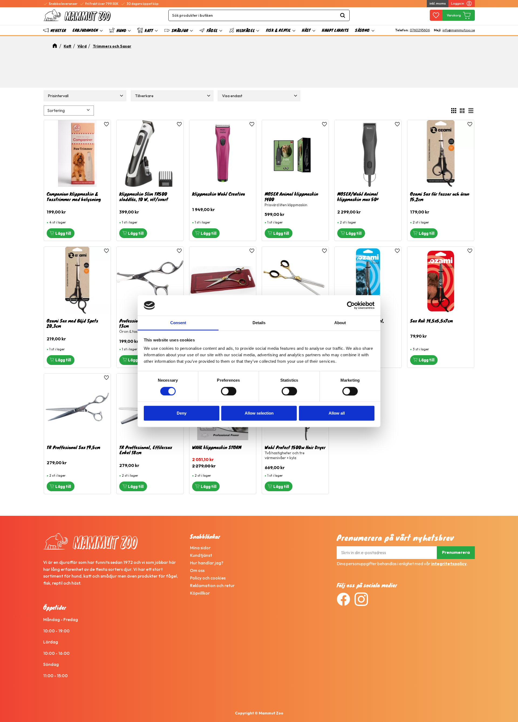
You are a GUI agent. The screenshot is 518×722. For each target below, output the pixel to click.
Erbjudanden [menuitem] (85, 30)
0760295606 (420, 30)
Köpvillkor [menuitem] (200, 593)
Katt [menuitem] (149, 30)
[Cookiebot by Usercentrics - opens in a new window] (350, 305)
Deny (181, 413)
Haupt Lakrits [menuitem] (335, 30)
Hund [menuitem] (121, 30)
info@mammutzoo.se (458, 30)
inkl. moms (438, 3)
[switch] (228, 391)
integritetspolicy (449, 563)
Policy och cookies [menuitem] (208, 578)
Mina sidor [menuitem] (200, 547)
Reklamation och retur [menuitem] (212, 585)
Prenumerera (456, 552)
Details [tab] (259, 323)
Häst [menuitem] (306, 30)
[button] (436, 15)
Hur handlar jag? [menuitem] (206, 562)
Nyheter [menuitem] (58, 30)
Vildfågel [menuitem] (245, 30)
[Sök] (342, 15)
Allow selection (259, 413)
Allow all (337, 413)
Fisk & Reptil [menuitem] (278, 30)
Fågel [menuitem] (212, 30)
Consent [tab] (178, 323)
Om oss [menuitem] (197, 570)
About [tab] (340, 323)
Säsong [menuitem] (362, 30)
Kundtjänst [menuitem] (201, 555)
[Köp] (60, 233)
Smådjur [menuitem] (180, 30)
